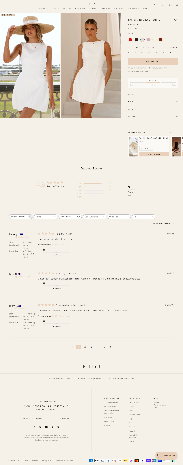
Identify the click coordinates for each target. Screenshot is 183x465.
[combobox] (45, 216)
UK (148, 47)
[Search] (155, 5)
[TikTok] (52, 427)
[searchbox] (18, 217)
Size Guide (108, 417)
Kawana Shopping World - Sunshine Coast (160, 404)
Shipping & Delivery (111, 402)
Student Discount (135, 415)
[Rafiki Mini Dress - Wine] (160, 40)
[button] (177, 5)
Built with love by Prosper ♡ (66, 461)
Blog (130, 419)
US (142, 47)
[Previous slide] (3, 65)
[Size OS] (146, 148)
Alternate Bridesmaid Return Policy (111, 411)
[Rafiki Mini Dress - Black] (136, 40)
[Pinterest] (58, 427)
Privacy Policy (109, 421)
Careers (131, 410)
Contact (131, 406)
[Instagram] (34, 427)
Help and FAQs (134, 402)
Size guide (173, 47)
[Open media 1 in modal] (30, 65)
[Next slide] (118, 65)
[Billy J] (91, 4)
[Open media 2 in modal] (91, 65)
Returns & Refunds (110, 406)
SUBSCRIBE (64, 419)
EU (153, 47)
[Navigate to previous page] (72, 347)
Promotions (133, 427)
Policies (131, 441)
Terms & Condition (31, 461)
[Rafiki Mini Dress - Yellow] (154, 40)
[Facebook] (40, 427)
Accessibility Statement (133, 436)
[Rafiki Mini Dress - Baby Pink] (148, 40)
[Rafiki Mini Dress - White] (142, 40)
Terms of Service (135, 423)
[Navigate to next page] (110, 347)
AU (137, 47)
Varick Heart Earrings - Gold (153, 138)
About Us (132, 431)
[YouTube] (46, 427)
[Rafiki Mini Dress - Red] (130, 40)
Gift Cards (107, 425)
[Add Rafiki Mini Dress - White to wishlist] (175, 20)
